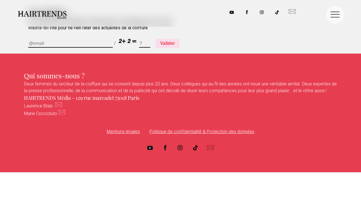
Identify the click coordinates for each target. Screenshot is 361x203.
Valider (167, 43)
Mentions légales (123, 131)
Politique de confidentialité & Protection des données (201, 131)
